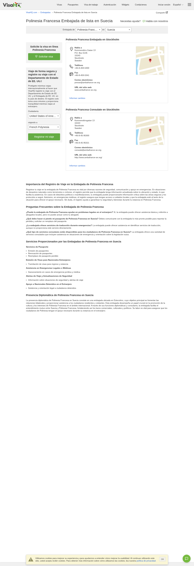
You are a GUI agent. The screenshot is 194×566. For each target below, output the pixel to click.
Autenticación (110, 4)
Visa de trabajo (91, 4)
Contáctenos (141, 4)
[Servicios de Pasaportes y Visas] (12, 4)
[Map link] (150, 60)
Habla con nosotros (157, 21)
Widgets (125, 4)
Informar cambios (77, 98)
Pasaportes (73, 4)
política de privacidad (146, 561)
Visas (59, 4)
